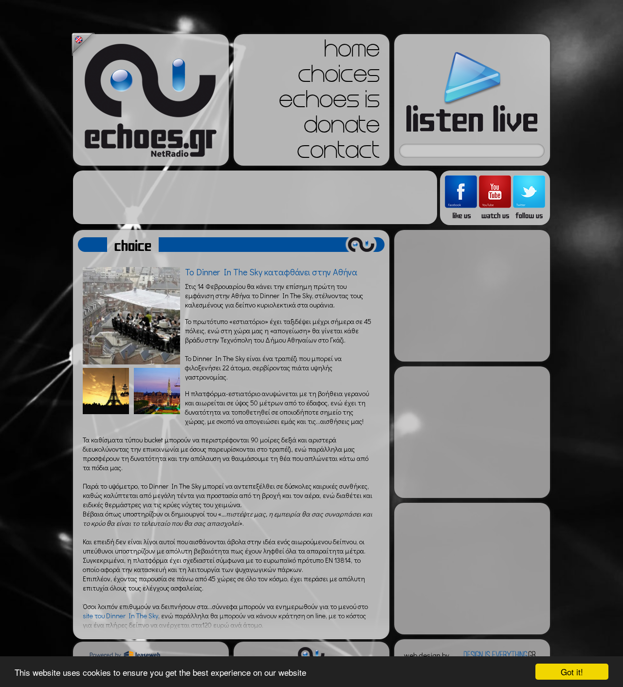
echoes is (329, 102)
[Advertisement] (255, 197)
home (352, 51)
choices (339, 77)
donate (342, 127)
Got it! (572, 672)
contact (338, 153)
